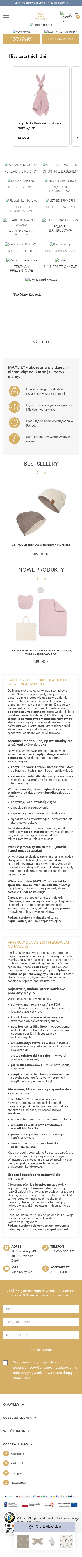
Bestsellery (41, 464)
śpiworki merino (45, 828)
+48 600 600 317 (62, 1251)
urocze (31, 1056)
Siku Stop (40, 1026)
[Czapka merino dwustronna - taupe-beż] (41, 511)
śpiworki (28, 767)
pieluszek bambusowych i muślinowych (38, 968)
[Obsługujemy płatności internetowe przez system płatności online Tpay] (41, 1496)
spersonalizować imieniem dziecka (33, 885)
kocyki (16, 767)
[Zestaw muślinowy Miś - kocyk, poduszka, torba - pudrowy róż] (41, 617)
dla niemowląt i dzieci (41, 1119)
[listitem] (41, 106)
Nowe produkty (41, 570)
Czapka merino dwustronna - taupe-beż (41, 545)
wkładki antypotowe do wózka (33, 1043)
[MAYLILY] (41, 15)
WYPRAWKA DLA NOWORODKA (21, 39)
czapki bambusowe (51, 767)
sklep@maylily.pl (22, 1272)
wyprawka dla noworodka (38, 864)
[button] (7, 106)
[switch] (10, 1530)
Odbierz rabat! (41, 1350)
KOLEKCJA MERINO (60, 39)
